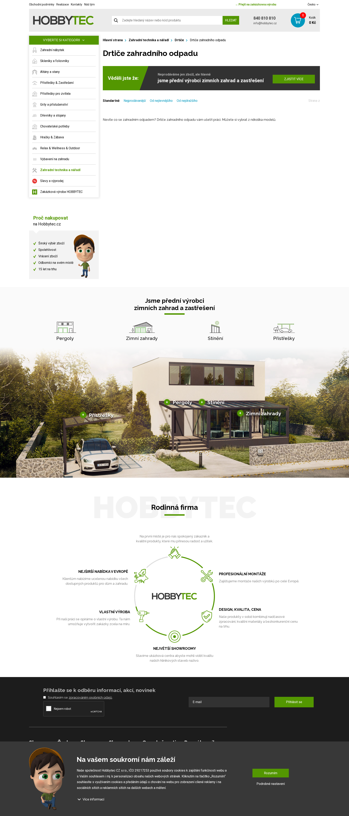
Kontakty (76, 4)
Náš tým (89, 4)
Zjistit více (293, 79)
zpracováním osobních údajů (90, 697)
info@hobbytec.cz (265, 23)
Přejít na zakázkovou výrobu (255, 4)
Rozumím (270, 773)
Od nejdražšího (187, 101)
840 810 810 (264, 18)
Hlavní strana (113, 40)
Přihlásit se (294, 702)
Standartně (111, 101)
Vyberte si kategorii (61, 40)
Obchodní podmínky (41, 4)
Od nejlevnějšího (161, 101)
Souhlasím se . (80, 697)
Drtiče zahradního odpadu (208, 40)
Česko (312, 4)
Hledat (231, 20)
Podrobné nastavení (270, 784)
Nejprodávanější (135, 101)
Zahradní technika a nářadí (149, 40)
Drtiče (179, 40)
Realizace (62, 4)
